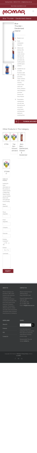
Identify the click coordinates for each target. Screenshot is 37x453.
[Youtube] (18, 358)
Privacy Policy (25, 353)
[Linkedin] (21, 358)
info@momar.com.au (26, 2)
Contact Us (5, 336)
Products (5, 328)
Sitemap (19, 353)
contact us (26, 341)
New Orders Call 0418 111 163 (18, 6)
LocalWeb (18, 355)
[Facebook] (15, 358)
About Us (5, 324)
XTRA (6, 144)
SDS (4, 332)
